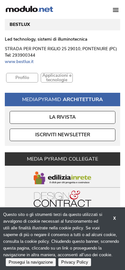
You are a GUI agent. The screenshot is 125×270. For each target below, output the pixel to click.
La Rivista (62, 117)
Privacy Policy (74, 262)
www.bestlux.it (19, 62)
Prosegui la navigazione (31, 262)
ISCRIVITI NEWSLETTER (62, 134)
